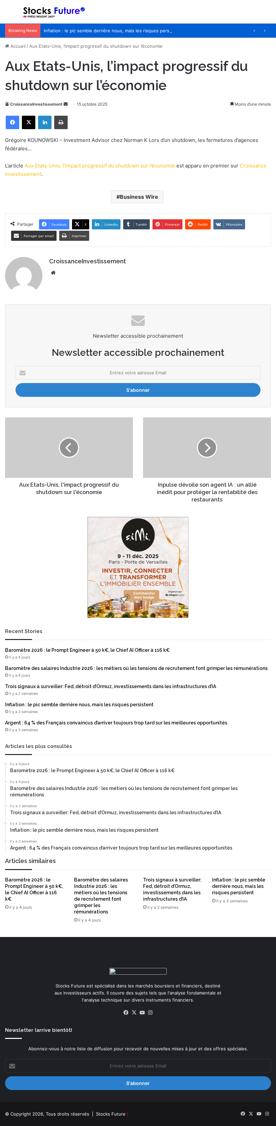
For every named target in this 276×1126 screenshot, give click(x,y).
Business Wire (139, 196)
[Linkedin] (44, 122)
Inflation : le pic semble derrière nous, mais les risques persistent (112, 30)
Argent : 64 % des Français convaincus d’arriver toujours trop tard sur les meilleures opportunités (116, 722)
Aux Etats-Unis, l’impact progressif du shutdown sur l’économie (100, 165)
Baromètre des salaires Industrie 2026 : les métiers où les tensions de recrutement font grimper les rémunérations (136, 668)
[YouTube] (142, 1013)
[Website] (53, 273)
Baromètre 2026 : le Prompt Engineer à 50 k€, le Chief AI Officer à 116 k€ (87, 650)
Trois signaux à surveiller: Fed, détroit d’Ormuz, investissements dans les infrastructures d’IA (110, 686)
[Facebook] (12, 122)
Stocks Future (111, 1114)
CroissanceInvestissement (36, 104)
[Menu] (8, 14)
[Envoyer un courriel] (66, 104)
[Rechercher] (267, 14)
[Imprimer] (61, 122)
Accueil (17, 46)
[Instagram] (150, 1013)
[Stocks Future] (54, 12)
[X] (28, 122)
